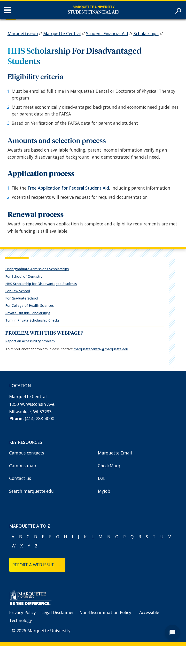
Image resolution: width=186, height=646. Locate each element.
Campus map (22, 466)
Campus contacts (26, 453)
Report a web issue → (37, 565)
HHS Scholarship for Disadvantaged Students (41, 283)
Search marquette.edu (31, 491)
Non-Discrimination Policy (105, 612)
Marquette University (94, 6)
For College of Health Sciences (29, 305)
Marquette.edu (23, 33)
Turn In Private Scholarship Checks (32, 320)
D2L (101, 478)
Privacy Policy (22, 612)
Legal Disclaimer (57, 612)
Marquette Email (115, 453)
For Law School (17, 291)
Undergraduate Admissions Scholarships (37, 269)
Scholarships (146, 33)
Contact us (20, 478)
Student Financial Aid (93, 12)
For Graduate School (21, 298)
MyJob (104, 491)
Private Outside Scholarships (27, 313)
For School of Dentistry (23, 276)
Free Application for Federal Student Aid (68, 188)
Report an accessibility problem (30, 341)
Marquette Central (62, 33)
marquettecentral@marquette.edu (101, 349)
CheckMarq (109, 466)
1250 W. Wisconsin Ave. (32, 404)
